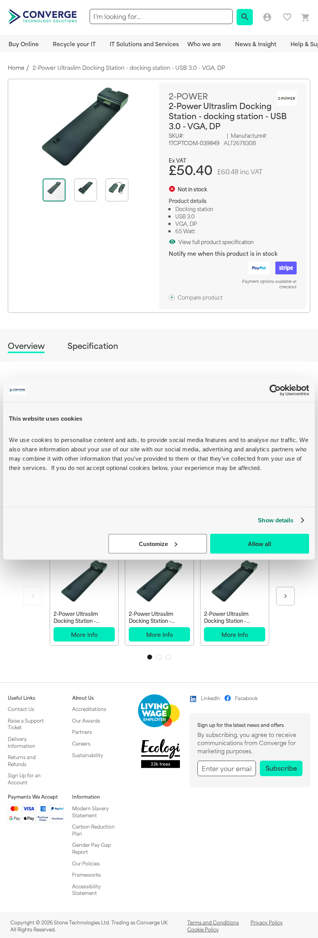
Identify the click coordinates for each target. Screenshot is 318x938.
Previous (32, 596)
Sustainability (87, 755)
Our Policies (86, 863)
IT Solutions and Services (144, 43)
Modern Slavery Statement (90, 811)
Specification (92, 345)
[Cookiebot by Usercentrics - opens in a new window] (275, 390)
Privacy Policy (267, 922)
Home (16, 68)
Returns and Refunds (22, 760)
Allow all (259, 543)
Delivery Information (21, 742)
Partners (82, 731)
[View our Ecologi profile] (160, 753)
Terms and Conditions (213, 922)
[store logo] (43, 16)
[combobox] (161, 16)
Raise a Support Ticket (26, 723)
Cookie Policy (203, 929)
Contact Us (21, 709)
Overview (26, 346)
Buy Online (24, 43)
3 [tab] (168, 657)
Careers (81, 743)
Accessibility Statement (86, 889)
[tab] (26, 346)
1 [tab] (149, 657)
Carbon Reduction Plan (93, 829)
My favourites (287, 17)
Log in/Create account (267, 17)
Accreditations (89, 709)
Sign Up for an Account (24, 778)
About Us (83, 697)
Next (285, 596)
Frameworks (86, 874)
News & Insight (256, 43)
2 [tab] (159, 657)
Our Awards (86, 720)
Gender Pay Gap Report (91, 848)
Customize (153, 543)
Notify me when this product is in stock (223, 253)
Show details (275, 520)
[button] (89, 190)
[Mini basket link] (305, 18)
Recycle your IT (74, 43)
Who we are (204, 43)
